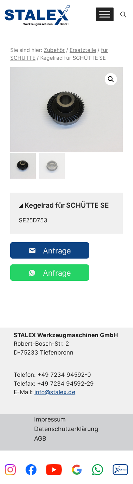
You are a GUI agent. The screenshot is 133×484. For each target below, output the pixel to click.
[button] (123, 14)
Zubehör (54, 50)
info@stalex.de (54, 392)
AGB (40, 438)
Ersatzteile (83, 50)
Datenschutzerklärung (66, 429)
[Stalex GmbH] (37, 14)
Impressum (50, 419)
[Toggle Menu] (104, 14)
